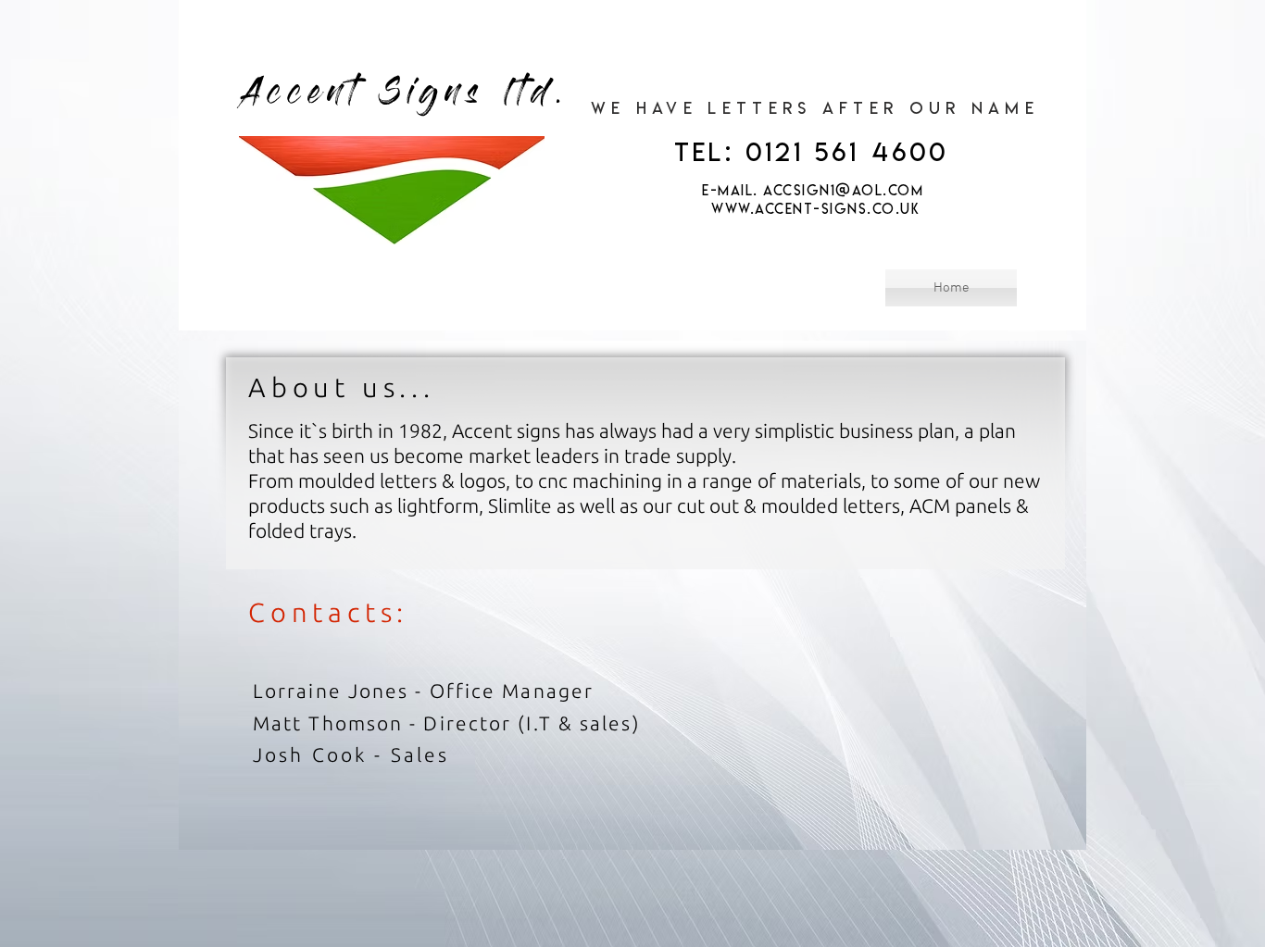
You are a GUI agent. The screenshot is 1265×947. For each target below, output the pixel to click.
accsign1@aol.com (843, 190)
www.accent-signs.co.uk (815, 209)
